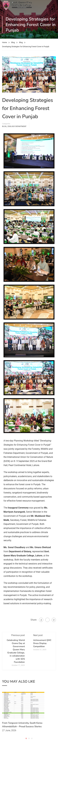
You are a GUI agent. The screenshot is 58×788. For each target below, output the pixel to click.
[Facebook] (41, 620)
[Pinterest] (54, 620)
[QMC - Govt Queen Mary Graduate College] (17, 5)
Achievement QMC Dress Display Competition (42, 643)
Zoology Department (16, 126)
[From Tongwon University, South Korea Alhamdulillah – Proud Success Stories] (23, 705)
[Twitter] (47, 620)
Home (4, 42)
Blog (13, 42)
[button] (26, 738)
